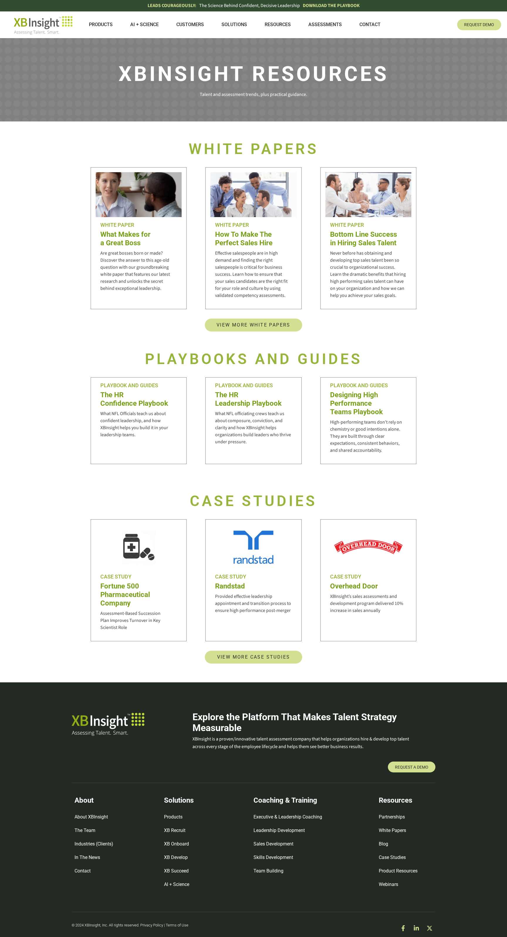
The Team (85, 830)
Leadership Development (279, 830)
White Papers (392, 830)
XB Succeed (176, 871)
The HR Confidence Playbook (134, 399)
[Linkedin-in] (416, 928)
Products (101, 24)
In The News (87, 857)
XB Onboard (176, 844)
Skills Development (273, 857)
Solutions (234, 24)
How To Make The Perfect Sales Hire (244, 238)
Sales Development (273, 844)
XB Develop (176, 857)
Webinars (388, 884)
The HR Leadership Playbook (248, 399)
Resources (278, 24)
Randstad (230, 586)
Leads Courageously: (172, 5)
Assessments (325, 24)
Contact (370, 24)
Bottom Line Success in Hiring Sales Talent (363, 238)
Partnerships (392, 817)
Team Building (268, 871)
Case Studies (392, 857)
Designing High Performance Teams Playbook (356, 403)
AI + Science (144, 24)
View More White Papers (253, 325)
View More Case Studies (253, 657)
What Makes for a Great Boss (125, 238)
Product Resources (398, 871)
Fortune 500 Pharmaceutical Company (125, 594)
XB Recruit (174, 830)
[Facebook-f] (403, 928)
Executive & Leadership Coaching (288, 817)
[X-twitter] (429, 928)
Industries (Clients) (94, 844)
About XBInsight (91, 817)
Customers (190, 24)
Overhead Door (354, 586)
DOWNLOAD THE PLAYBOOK (331, 5)
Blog (383, 844)
